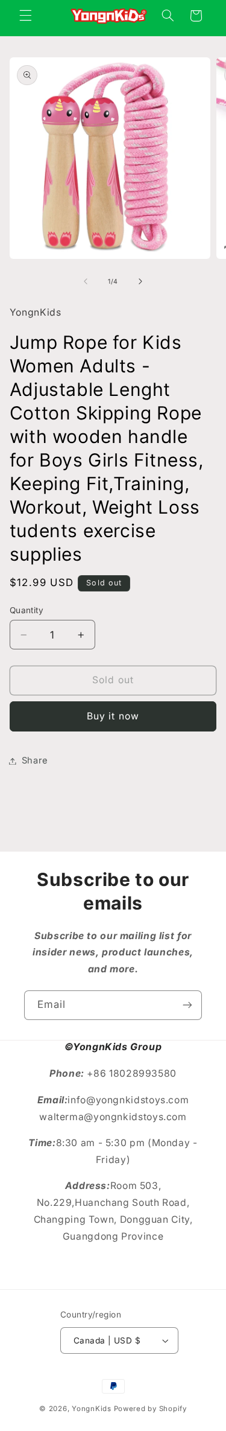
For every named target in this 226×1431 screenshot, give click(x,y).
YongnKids (91, 1408)
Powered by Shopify (150, 1408)
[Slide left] (85, 281)
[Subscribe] (187, 1005)
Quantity (26, 610)
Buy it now (113, 716)
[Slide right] (140, 281)
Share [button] (35, 760)
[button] (25, 16)
